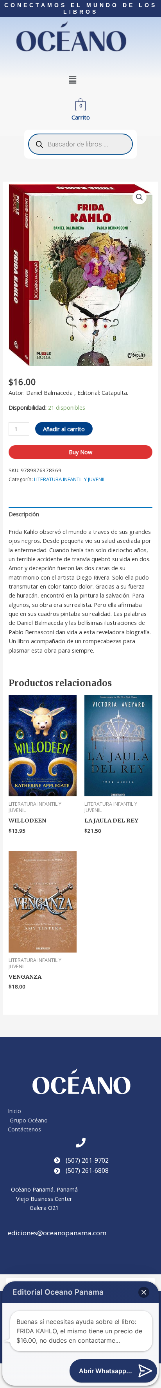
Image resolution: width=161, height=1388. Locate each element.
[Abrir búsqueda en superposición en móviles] (80, 144)
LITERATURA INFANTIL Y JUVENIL (70, 479)
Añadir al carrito (64, 429)
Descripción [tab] (24, 514)
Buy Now (80, 452)
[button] (72, 80)
